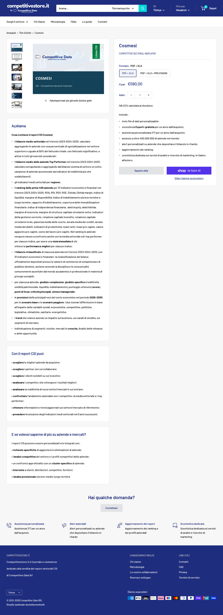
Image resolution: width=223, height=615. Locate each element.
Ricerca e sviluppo (140, 577)
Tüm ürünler (25, 32)
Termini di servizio (189, 577)
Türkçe (11, 592)
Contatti (102, 21)
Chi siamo (135, 561)
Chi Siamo (39, 21)
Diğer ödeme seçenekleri (189, 178)
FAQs (73, 21)
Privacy (183, 572)
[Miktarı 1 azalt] (131, 95)
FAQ (181, 566)
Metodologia (58, 21)
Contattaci (111, 507)
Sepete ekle (141, 170)
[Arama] (143, 8)
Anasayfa (11, 32)
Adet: (122, 94)
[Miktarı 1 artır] (148, 95)
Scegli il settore (15, 21)
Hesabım (181, 10)
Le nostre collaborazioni (144, 572)
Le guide (87, 21)
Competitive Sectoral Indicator (137, 53)
